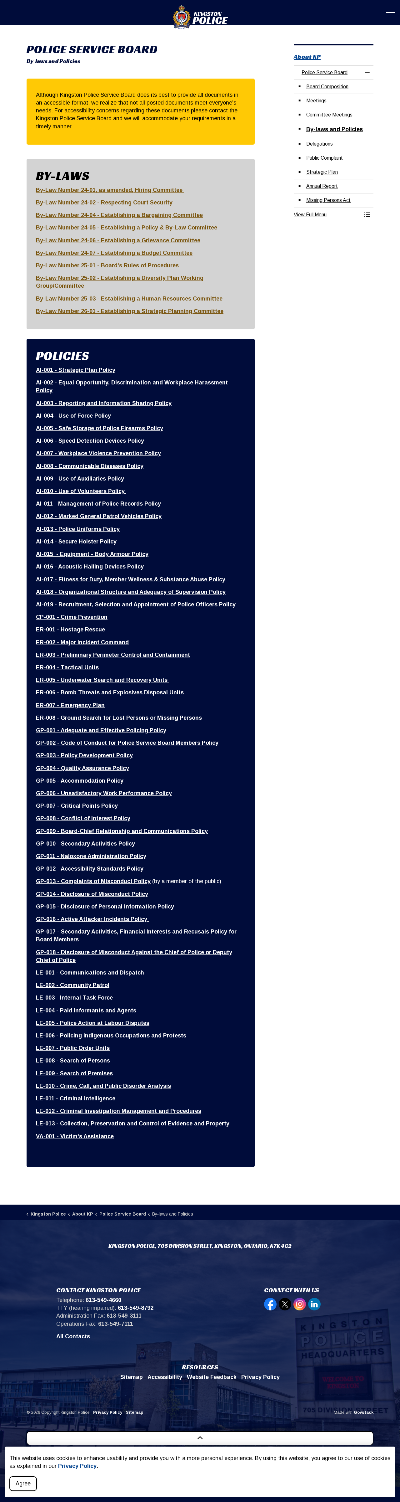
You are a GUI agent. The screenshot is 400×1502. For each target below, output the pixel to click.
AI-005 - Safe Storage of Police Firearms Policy (99, 428)
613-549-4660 (103, 1300)
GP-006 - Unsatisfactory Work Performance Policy (104, 793)
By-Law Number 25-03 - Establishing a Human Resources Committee (129, 299)
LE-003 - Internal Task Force (74, 998)
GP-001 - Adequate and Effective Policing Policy (101, 730)
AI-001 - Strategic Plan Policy (75, 370)
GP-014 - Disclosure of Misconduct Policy (92, 894)
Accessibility (165, 1377)
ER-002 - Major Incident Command (82, 642)
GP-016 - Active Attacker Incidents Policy (92, 919)
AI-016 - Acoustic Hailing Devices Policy (90, 566)
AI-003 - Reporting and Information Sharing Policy (104, 403)
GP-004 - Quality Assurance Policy (82, 768)
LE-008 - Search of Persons (73, 1060)
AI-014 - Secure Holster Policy (76, 541)
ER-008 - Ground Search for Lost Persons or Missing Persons (119, 718)
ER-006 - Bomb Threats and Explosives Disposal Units (110, 692)
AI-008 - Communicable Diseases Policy (89, 466)
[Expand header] (390, 12)
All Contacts (73, 1336)
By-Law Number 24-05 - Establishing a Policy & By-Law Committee (126, 227)
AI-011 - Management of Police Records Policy (98, 504)
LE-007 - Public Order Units (73, 1048)
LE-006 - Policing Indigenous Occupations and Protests (111, 1035)
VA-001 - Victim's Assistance (75, 1136)
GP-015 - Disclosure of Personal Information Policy (106, 906)
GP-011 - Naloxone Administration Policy (91, 856)
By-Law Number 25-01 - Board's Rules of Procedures (107, 265)
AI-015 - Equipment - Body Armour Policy (92, 554)
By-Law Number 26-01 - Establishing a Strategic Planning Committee (129, 311)
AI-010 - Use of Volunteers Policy (81, 491)
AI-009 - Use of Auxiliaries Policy (81, 479)
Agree (23, 1483)
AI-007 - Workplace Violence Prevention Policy (98, 453)
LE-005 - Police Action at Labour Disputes (92, 1023)
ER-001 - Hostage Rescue (70, 629)
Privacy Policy (77, 1466)
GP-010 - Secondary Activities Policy (85, 844)
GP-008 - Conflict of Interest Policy (83, 818)
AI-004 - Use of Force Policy (73, 416)
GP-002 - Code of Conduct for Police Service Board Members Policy (127, 743)
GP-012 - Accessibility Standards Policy (89, 869)
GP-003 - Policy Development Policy (84, 755)
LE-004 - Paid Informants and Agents (86, 1010)
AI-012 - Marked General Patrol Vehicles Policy (99, 516)
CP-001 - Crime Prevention (72, 617)
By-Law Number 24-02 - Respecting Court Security (104, 202)
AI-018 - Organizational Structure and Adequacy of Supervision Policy (131, 592)
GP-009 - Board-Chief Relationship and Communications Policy (122, 831)
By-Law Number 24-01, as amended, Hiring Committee (110, 190)
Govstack (363, 1412)
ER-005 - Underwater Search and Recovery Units (102, 680)
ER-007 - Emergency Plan (70, 705)
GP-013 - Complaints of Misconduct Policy (93, 881)
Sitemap (131, 1377)
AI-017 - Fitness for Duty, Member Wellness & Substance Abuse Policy (130, 579)
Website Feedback (212, 1377)
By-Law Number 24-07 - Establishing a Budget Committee (114, 253)
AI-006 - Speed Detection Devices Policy (90, 441)
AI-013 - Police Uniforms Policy (78, 529)
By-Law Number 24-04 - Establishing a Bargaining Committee (119, 215)
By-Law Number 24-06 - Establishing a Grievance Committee (118, 240)
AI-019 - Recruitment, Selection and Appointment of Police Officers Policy (136, 604)
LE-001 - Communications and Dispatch (90, 973)
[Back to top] (200, 1438)
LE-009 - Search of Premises (74, 1073)
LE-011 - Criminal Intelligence (75, 1098)
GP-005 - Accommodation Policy (79, 781)
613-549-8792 (135, 1308)
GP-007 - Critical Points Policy (77, 806)
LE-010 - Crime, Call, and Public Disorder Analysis (103, 1086)
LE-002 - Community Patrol (72, 985)
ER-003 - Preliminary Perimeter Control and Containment (113, 655)
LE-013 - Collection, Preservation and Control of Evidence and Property (132, 1123)
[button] (327, 215)
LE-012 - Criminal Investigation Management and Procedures (118, 1111)
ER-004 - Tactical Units (67, 667)
